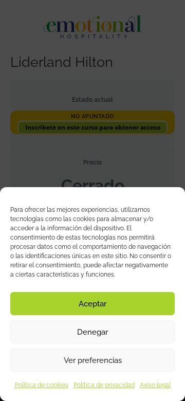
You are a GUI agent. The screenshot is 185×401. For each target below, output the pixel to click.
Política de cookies (41, 385)
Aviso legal (155, 385)
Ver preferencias (93, 360)
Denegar (92, 332)
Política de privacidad (104, 385)
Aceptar (92, 303)
